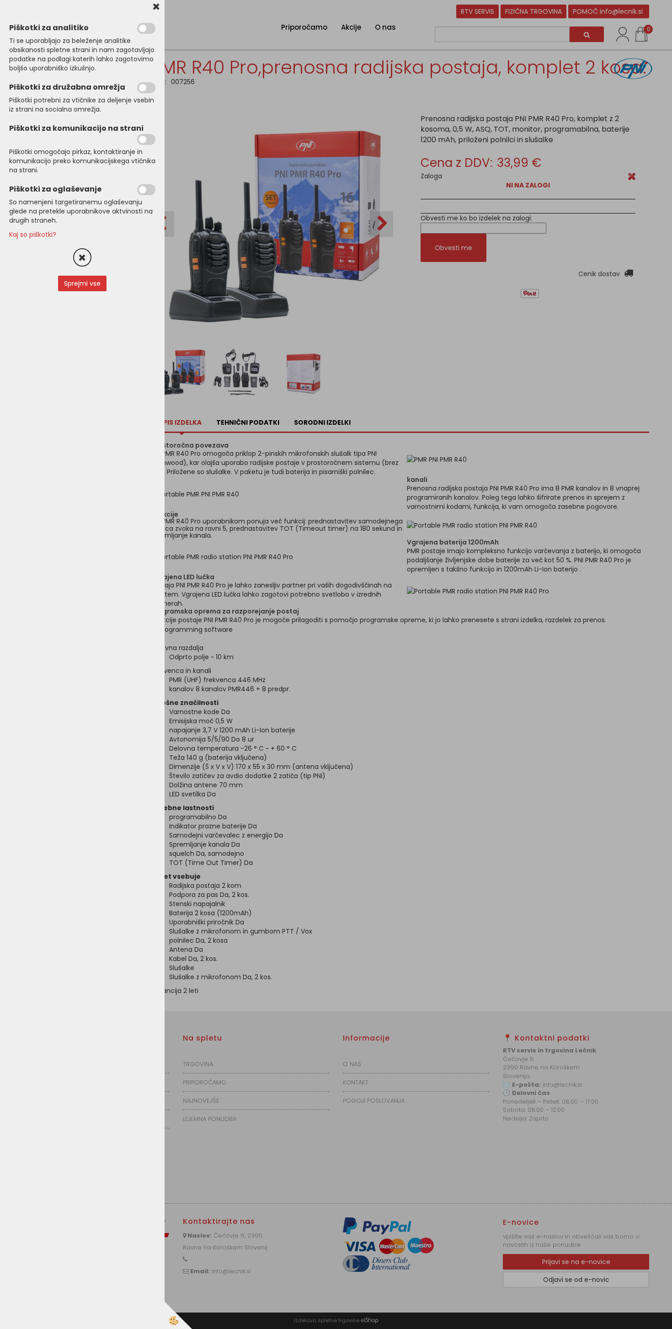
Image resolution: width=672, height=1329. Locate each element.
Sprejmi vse (82, 283)
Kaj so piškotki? (32, 234)
